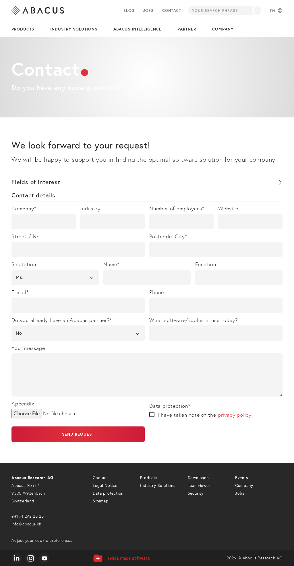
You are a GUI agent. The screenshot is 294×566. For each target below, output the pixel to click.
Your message (28, 348)
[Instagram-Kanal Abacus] (30, 558)
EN (272, 11)
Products (22, 29)
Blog (128, 10)
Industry (90, 208)
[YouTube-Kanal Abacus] (44, 558)
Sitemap (101, 501)
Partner (186, 29)
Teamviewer (199, 485)
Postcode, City (168, 236)
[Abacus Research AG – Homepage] (37, 10)
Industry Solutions (157, 485)
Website (228, 208)
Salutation (23, 264)
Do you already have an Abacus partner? (61, 320)
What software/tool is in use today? (193, 320)
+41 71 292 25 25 (27, 516)
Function (205, 264)
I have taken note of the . (205, 415)
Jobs (148, 10)
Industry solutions (73, 29)
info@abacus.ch (26, 524)
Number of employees (176, 208)
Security (196, 493)
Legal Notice (105, 485)
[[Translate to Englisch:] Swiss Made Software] (121, 558)
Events (241, 477)
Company (223, 29)
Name (111, 264)
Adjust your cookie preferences (41, 540)
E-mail (20, 292)
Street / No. (26, 236)
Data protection (169, 406)
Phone (156, 292)
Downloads (198, 477)
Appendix (22, 404)
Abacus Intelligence (137, 29)
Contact (171, 10)
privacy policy (235, 415)
